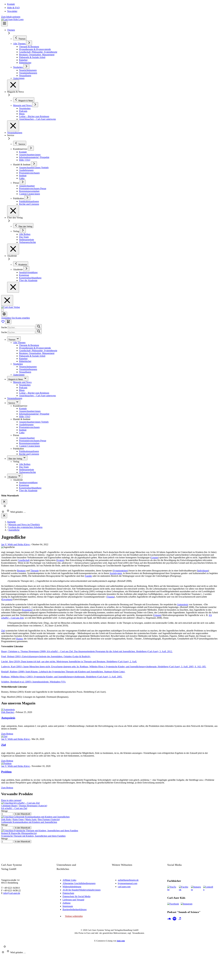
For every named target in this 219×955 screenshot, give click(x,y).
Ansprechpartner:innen (30, 411)
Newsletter (12, 11)
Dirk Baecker (7, 712)
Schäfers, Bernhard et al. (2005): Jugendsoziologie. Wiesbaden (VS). (33, 681)
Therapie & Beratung (29, 345)
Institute (23, 430)
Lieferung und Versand (73, 899)
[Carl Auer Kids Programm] (12, 19)
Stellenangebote (26, 469)
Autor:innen (18, 374)
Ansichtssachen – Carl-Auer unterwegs (37, 395)
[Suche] (39, 326)
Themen (11, 30)
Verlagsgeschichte (27, 472)
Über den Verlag (15, 459)
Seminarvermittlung (28, 482)
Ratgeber (23, 358)
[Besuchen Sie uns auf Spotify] (174, 919)
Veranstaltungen (14, 132)
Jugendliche (14, 530)
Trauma (110, 596)
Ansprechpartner (27, 438)
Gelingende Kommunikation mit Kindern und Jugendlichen (29, 822)
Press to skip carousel (11, 800)
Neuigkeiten (25, 385)
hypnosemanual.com (127, 883)
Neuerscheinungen (28, 366)
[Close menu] (13, 85)
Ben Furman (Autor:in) (49, 819)
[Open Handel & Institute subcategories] (34, 163)
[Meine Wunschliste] (3, 322)
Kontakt (11, 4)
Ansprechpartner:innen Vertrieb (34, 422)
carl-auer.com (124, 886)
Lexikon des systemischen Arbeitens (25, 527)
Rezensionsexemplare (29, 443)
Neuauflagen (25, 372)
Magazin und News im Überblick (24, 524)
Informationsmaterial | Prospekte (34, 414)
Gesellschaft (23, 560)
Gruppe (154, 557)
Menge (4, 811)
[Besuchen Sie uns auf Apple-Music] (180, 919)
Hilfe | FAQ (24, 416)
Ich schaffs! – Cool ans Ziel (14, 808)
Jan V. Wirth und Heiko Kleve (15, 544)
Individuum (202, 570)
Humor (19, 638)
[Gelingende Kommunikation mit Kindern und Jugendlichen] (35, 816)
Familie (88, 576)
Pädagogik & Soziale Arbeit (32, 356)
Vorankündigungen (28, 369)
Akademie (13, 477)
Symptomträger (120, 570)
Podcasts (23, 387)
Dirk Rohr (6, 819)
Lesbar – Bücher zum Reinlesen (34, 393)
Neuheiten (18, 364)
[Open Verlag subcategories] (23, 230)
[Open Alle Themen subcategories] (29, 42)
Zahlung (66, 903)
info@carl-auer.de (11, 893)
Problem (6, 771)
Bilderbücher (25, 361)
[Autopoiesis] (8, 709)
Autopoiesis (182, 604)
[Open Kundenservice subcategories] (31, 148)
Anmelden (6, 318)
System (60, 560)
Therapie (34, 570)
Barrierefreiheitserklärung (75, 909)
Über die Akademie (28, 490)
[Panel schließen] (4, 515)
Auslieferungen (26, 424)
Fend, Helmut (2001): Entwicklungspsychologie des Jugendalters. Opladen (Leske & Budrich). (46, 656)
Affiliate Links (69, 880)
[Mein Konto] (4, 314)
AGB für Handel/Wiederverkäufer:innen (82, 890)
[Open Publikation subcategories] (27, 197)
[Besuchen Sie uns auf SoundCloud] (169, 919)
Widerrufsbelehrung (72, 886)
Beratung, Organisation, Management (36, 353)
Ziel (3, 630)
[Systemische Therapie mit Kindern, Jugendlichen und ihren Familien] (39, 830)
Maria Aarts (31, 819)
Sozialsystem (116, 573)
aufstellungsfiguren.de (128, 880)
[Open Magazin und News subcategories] (35, 104)
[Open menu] (4, 23)
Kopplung (27, 610)
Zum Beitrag (7, 733)
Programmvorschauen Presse (32, 440)
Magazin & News (16, 379)
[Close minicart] (4, 501)
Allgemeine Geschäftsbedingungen (79, 883)
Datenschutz (68, 893)
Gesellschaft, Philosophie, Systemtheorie (38, 350)
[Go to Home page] (10, 307)
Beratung (21, 570)
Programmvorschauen (29, 427)
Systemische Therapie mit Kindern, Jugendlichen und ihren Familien (33, 836)
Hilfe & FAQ (13, 7)
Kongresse (24, 485)
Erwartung (7, 599)
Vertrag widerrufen (74, 916)
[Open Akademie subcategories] (26, 268)
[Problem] (6, 763)
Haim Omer (18, 819)
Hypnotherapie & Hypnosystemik (35, 348)
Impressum (68, 906)
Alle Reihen (24, 464)
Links (21, 432)
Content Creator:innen (29, 446)
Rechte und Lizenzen (29, 454)
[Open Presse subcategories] (23, 182)
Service (11, 403)
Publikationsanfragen (29, 451)
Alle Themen (19, 342)
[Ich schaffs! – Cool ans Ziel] (20, 803)
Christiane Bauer (9, 805)
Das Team (24, 467)
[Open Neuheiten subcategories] (26, 66)
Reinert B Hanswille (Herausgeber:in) (19, 833)
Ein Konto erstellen (21, 318)
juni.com (121, 941)
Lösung (157, 615)
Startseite (11, 522)
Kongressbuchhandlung (30, 488)
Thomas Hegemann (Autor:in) (33, 805)
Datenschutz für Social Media (76, 896)
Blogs (22, 390)
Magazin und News (22, 382)
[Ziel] (4, 736)
